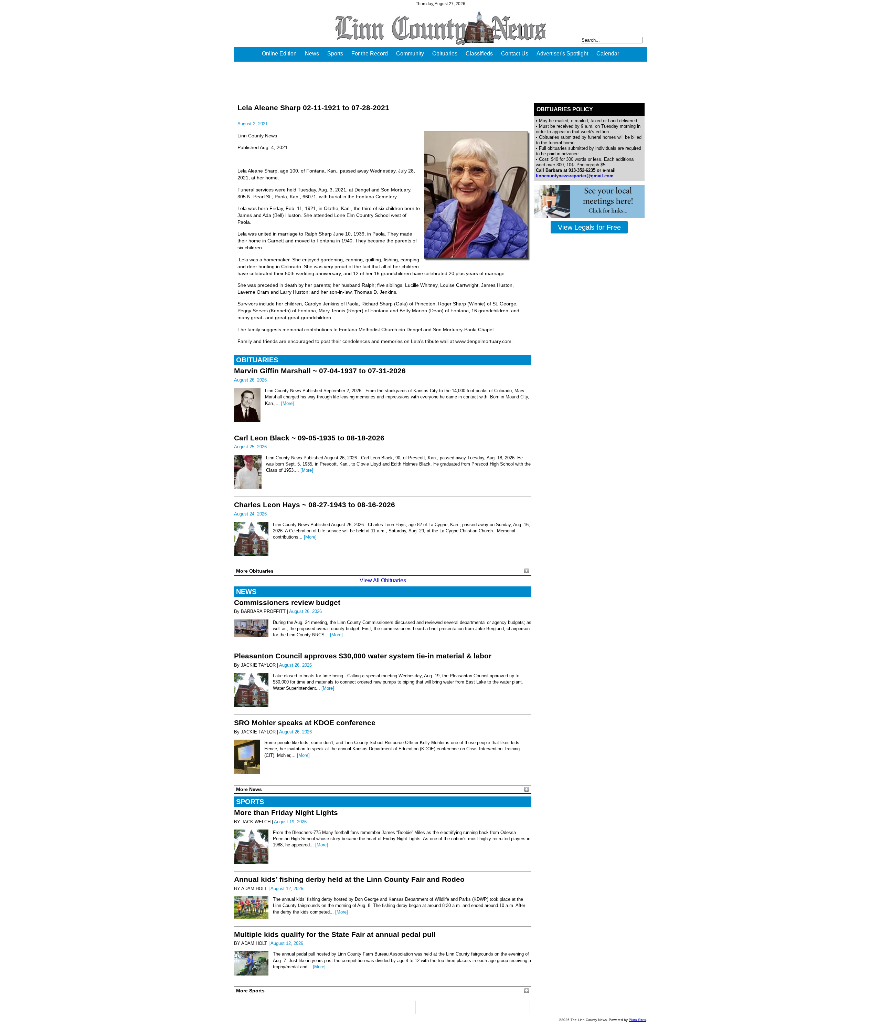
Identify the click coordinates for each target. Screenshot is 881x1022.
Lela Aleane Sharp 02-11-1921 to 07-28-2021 (313, 108)
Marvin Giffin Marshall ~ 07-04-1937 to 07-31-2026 (320, 371)
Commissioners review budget (287, 602)
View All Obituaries (383, 580)
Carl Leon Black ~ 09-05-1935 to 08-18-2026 (309, 438)
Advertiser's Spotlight (562, 53)
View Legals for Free (589, 227)
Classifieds (479, 53)
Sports (335, 53)
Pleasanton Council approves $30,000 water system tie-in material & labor (362, 656)
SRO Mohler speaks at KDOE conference (304, 723)
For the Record (369, 53)
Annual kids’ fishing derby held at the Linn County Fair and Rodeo (349, 879)
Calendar (607, 53)
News (312, 53)
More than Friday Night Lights (286, 812)
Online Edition (279, 53)
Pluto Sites (637, 1020)
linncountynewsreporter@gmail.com (575, 175)
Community (410, 53)
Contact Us (514, 53)
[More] (287, 403)
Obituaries (444, 53)
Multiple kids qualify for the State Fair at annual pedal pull (335, 934)
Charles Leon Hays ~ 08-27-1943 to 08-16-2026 (314, 505)
